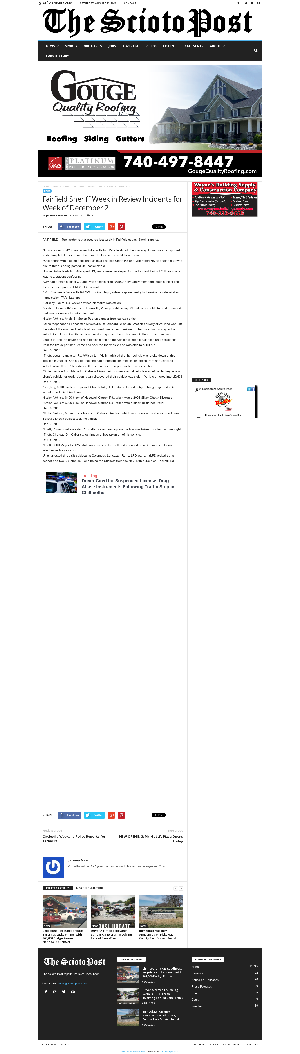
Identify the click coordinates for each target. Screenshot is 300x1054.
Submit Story (57, 56)
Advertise (130, 46)
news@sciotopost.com (72, 983)
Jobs (112, 46)
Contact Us (252, 1044)
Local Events (192, 46)
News (50, 46)
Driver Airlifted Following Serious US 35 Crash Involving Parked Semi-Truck (111, 934)
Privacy (213, 1044)
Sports (71, 46)
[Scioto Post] (150, 23)
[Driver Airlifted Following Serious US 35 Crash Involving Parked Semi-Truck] (113, 911)
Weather (197, 1006)
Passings (198, 973)
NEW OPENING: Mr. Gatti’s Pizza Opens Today (151, 838)
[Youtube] (259, 3)
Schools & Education (205, 980)
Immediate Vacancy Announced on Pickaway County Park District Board (157, 934)
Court (195, 999)
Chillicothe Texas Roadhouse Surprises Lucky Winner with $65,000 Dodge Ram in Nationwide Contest (63, 936)
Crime (195, 993)
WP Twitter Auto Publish (133, 1051)
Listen (168, 46)
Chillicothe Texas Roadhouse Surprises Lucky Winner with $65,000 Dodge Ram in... (162, 972)
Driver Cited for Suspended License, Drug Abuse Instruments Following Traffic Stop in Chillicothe (128, 486)
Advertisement (231, 1044)
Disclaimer (198, 1044)
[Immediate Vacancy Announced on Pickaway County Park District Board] (161, 911)
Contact (130, 3)
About (215, 46)
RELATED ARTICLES (58, 888)
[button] (255, 51)
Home (46, 186)
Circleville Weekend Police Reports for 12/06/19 (74, 838)
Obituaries (93, 46)
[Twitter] (252, 3)
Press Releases (202, 986)
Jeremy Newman (56, 215)
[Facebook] (238, 3)
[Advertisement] (113, 542)
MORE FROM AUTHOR (90, 888)
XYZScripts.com (170, 1051)
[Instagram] (245, 3)
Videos (151, 46)
